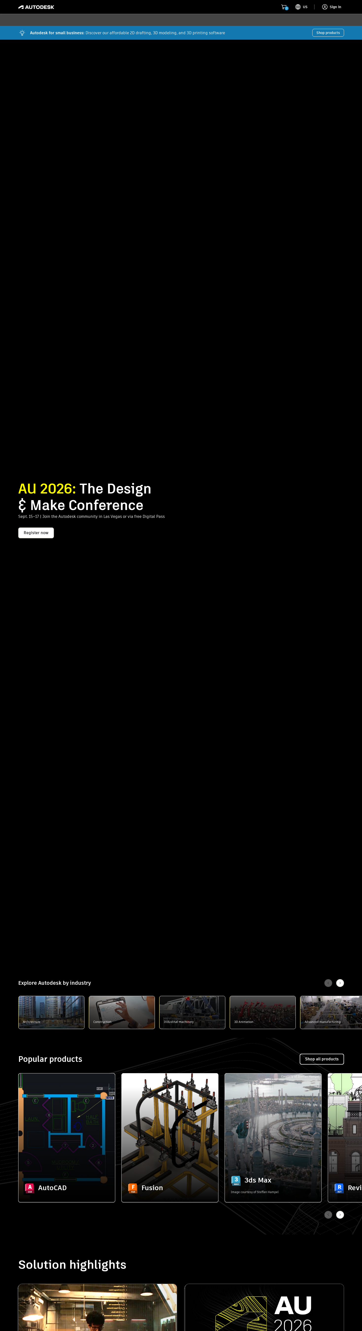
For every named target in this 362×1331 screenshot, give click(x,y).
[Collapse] (29, 1084)
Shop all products (322, 1059)
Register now (36, 533)
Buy (66, 1188)
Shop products (328, 32)
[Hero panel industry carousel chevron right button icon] (340, 1215)
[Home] (36, 7)
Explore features (66, 1175)
